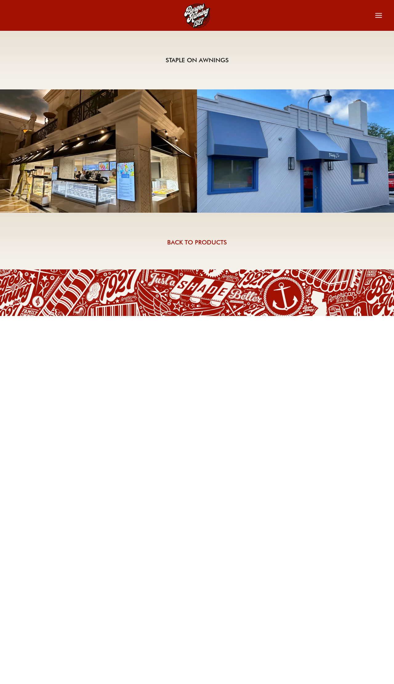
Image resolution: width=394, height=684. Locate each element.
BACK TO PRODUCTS (197, 242)
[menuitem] (188, 15)
